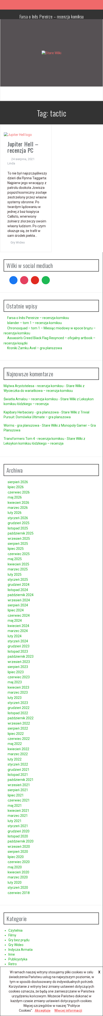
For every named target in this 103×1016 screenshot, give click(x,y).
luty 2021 (15, 821)
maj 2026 (15, 497)
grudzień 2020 (18, 831)
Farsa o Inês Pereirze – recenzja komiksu (51, 16)
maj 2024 (15, 620)
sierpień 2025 (18, 544)
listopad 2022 (18, 713)
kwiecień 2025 (18, 564)
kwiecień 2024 (18, 626)
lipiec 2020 (16, 857)
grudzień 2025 (18, 523)
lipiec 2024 (16, 610)
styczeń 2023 (18, 703)
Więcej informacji (68, 1010)
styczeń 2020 (18, 887)
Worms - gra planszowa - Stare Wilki (31, 425)
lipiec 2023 (16, 672)
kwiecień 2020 (18, 872)
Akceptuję (43, 1010)
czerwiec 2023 (19, 677)
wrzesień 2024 (19, 600)
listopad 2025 (18, 528)
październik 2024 (21, 595)
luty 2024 (15, 636)
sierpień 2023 (18, 667)
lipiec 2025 (16, 549)
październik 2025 (21, 533)
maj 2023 (15, 682)
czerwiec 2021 (19, 800)
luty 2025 (15, 574)
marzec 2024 (18, 631)
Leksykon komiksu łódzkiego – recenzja (33, 443)
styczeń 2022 (18, 764)
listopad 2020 (18, 836)
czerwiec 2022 (19, 739)
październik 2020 (21, 841)
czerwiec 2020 (19, 862)
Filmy (12, 935)
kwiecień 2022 (18, 749)
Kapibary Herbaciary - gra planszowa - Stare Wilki (40, 412)
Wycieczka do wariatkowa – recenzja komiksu (38, 391)
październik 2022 (21, 718)
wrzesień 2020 (19, 846)
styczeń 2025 (18, 579)
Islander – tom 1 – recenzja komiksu (34, 323)
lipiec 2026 (16, 487)
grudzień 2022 (18, 708)
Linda (11, 163)
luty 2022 (15, 759)
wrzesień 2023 (19, 662)
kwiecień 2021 (18, 811)
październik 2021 (21, 780)
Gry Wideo (18, 242)
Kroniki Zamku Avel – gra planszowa (34, 348)
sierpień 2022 (18, 728)
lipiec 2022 (16, 734)
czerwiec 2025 (19, 554)
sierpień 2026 (18, 482)
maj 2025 (15, 559)
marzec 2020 (18, 877)
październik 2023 (21, 656)
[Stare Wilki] (51, 53)
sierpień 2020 (18, 851)
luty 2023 (15, 698)
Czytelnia (15, 930)
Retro (12, 964)
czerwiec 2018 (19, 893)
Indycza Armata (20, 950)
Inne (11, 954)
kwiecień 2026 (18, 503)
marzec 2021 (18, 816)
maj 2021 (15, 805)
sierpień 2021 (18, 790)
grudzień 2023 (18, 646)
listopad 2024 (18, 590)
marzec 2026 (18, 508)
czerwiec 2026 (19, 492)
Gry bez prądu (18, 940)
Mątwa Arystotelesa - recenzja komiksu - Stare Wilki (43, 386)
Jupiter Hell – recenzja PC (22, 146)
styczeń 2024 (18, 641)
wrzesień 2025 (19, 538)
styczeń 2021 (18, 826)
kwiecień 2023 (18, 687)
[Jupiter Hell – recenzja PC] (18, 134)
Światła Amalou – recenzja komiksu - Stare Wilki (40, 399)
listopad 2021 (18, 775)
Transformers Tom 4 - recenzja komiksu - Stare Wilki (43, 439)
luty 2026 (15, 513)
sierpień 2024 (18, 605)
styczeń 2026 (18, 518)
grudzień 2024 (18, 584)
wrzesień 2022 (19, 723)
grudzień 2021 (18, 770)
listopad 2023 (18, 651)
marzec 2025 (18, 569)
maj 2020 (15, 867)
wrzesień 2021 (19, 785)
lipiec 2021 (16, 795)
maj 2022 (15, 744)
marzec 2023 (18, 692)
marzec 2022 (18, 754)
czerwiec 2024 (19, 615)
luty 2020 (15, 882)
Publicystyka (17, 959)
